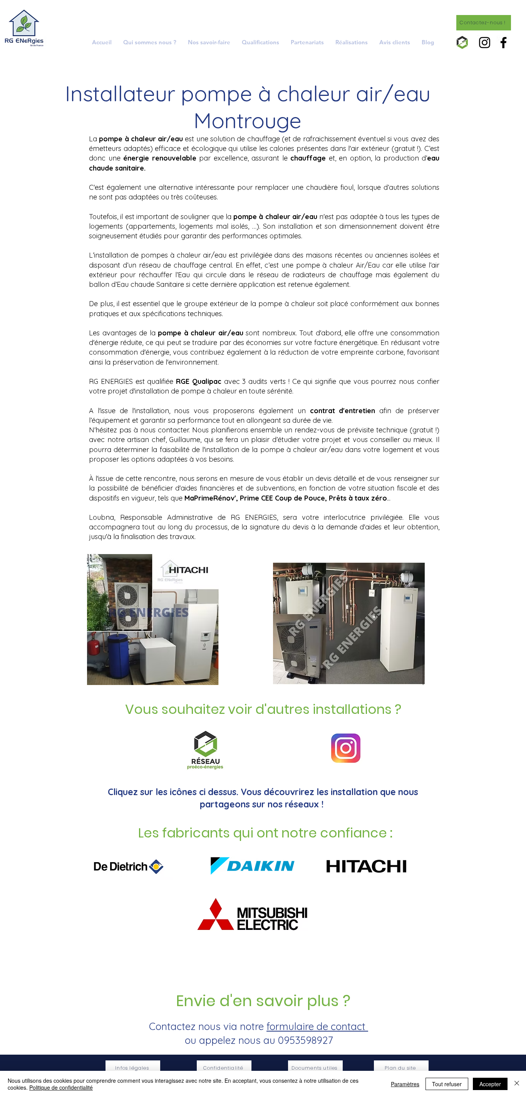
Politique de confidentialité (61, 1087)
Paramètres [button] (405, 1084)
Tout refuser (447, 1084)
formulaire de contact (317, 1026)
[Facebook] (503, 42)
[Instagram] (484, 42)
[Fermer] (516, 1084)
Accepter (490, 1084)
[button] (209, 42)
